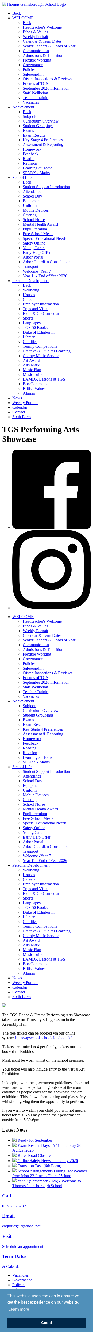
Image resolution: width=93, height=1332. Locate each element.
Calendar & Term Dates (42, 41)
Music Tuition (34, 374)
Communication (36, 50)
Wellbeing (31, 290)
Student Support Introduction (46, 187)
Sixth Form (21, 416)
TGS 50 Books (35, 327)
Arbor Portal (33, 257)
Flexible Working (37, 60)
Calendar (19, 407)
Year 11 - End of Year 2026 (45, 276)
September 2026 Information (46, 88)
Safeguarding (33, 74)
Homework (32, 149)
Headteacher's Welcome (42, 27)
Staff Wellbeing (35, 93)
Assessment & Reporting (43, 144)
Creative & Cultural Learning (47, 351)
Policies (29, 69)
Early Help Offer (36, 252)
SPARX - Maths (36, 172)
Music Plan (32, 370)
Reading (29, 158)
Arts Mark (31, 365)
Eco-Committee (35, 384)
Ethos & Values (35, 32)
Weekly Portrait (35, 36)
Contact (18, 412)
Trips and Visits (35, 309)
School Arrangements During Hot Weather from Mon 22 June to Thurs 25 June (49, 1173)
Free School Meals (38, 233)
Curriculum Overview (41, 121)
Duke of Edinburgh (39, 332)
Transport (30, 266)
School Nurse (34, 219)
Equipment (32, 201)
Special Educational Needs (44, 238)
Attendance (32, 191)
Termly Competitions (40, 346)
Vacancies (31, 102)
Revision (30, 163)
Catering (30, 215)
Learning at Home (37, 168)
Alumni (29, 393)
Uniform (30, 205)
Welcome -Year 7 (37, 271)
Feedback (30, 154)
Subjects (29, 116)
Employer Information (41, 304)
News (17, 398)
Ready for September (34, 1140)
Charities (30, 341)
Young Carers (34, 248)
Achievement (23, 107)
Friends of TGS (35, 83)
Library (29, 337)
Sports (28, 318)
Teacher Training (36, 97)
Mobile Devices (36, 210)
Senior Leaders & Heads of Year (49, 46)
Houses (29, 294)
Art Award (31, 360)
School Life (22, 177)
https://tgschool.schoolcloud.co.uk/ (43, 1038)
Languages (32, 323)
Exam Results (34, 135)
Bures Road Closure (34, 1155)
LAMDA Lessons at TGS (44, 379)
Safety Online (34, 243)
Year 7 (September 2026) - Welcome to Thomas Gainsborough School (46, 1183)
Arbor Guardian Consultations (47, 262)
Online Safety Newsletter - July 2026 (47, 1160)
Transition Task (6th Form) (39, 1166)
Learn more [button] (18, 1309)
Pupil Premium (35, 229)
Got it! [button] (46, 1323)
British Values (34, 388)
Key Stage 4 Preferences (43, 140)
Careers (29, 299)
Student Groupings (38, 126)
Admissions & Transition (43, 55)
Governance (33, 65)
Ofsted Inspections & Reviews (47, 79)
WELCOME (23, 18)
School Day (32, 196)
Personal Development (30, 280)
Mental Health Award (40, 224)
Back (16, 13)
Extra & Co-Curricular (41, 313)
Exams (28, 130)
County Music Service (41, 355)
